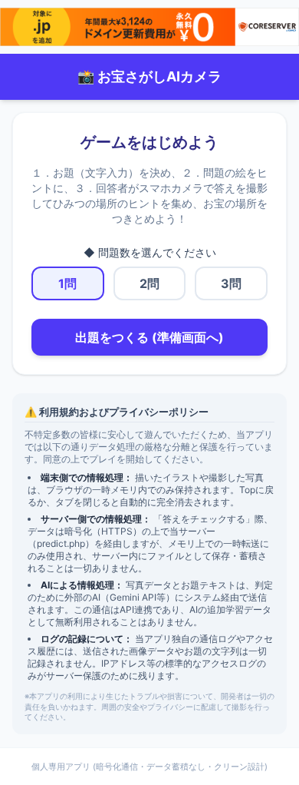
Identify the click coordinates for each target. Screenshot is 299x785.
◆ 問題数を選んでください (150, 252)
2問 (149, 283)
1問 (67, 283)
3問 (231, 283)
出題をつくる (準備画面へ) (149, 337)
